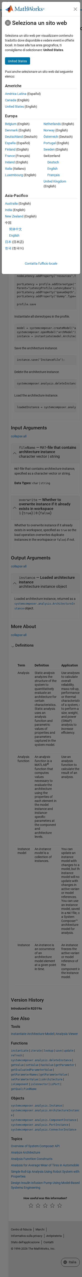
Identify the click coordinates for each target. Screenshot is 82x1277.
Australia (11, 203)
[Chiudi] (75, 9)
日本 (8, 242)
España (10, 143)
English (52, 168)
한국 (8, 248)
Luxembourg (14, 175)
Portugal (50, 143)
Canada (10, 100)
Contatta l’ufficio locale (41, 263)
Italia (8, 168)
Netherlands (52, 124)
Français (53, 175)
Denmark (11, 130)
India (8, 210)
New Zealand (14, 216)
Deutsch (53, 162)
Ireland (10, 162)
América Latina (15, 94)
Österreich (51, 136)
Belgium (10, 124)
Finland (10, 149)
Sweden (49, 149)
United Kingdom (55, 181)
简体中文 (15, 229)
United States (14, 106)
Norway (49, 130)
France (10, 156)
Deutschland (14, 136)
